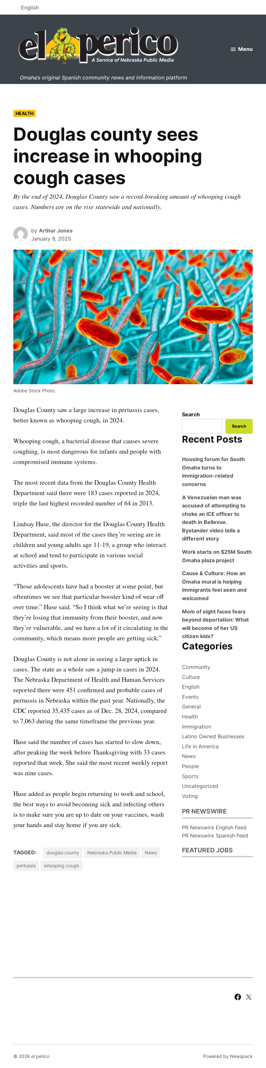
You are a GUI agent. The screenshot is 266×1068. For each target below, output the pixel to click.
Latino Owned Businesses (213, 736)
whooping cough (61, 865)
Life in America (200, 746)
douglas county (62, 852)
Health (24, 113)
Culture (191, 677)
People (190, 766)
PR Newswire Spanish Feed (215, 835)
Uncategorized (200, 786)
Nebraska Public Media (112, 852)
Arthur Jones (56, 230)
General (191, 706)
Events (190, 697)
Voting (190, 796)
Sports (190, 776)
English (191, 686)
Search (191, 414)
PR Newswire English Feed (214, 827)
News (151, 852)
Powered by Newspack (228, 1056)
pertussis (26, 865)
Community (196, 667)
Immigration (196, 726)
